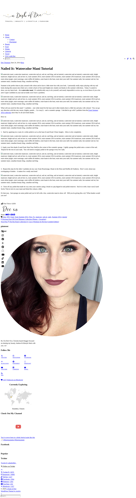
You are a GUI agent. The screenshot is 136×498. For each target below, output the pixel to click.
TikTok (7, 477)
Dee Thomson (5, 63)
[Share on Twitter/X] (10, 215)
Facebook (8, 479)
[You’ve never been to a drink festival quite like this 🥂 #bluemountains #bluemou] (18, 426)
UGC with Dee (10, 56)
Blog (22, 63)
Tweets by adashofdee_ (9, 463)
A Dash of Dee (11, 489)
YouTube (8, 484)
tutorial (64, 217)
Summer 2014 (56, 217)
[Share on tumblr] (12, 215)
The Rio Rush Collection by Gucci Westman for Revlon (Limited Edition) (30, 222)
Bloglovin (8, 486)
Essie (12, 217)
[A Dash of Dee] (27, 25)
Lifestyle (8, 51)
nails (49, 217)
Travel (7, 54)
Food (7, 47)
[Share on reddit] (14, 215)
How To (32, 217)
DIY (8, 217)
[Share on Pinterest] (11, 215)
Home (7, 35)
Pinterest (8, 482)
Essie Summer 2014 (21, 217)
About (7, 37)
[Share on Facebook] (8, 215)
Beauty (7, 44)
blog (4, 217)
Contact (12, 39)
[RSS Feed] (130, 59)
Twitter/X (8, 472)
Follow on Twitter (8, 466)
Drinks (7, 49)
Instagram (8, 474)
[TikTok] (127, 59)
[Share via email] (6, 215)
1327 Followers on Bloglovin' (13, 380)
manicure (39, 217)
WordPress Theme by (11, 491)
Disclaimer (13, 42)
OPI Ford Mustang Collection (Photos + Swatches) (24, 219)
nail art (45, 217)
